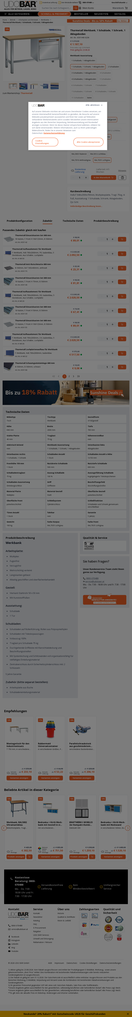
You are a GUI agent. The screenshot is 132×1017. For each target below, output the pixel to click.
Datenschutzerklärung (54, 133)
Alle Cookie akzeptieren (88, 142)
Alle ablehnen (93, 105)
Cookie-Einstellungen (42, 142)
